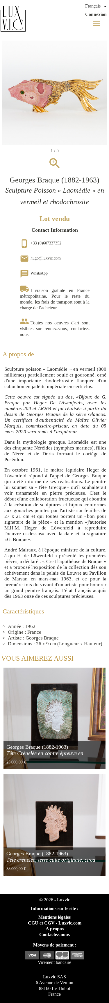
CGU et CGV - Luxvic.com (54, 922)
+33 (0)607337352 (40, 243)
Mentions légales (54, 917)
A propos (55, 928)
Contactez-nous (54, 934)
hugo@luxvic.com (40, 258)
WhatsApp (34, 273)
